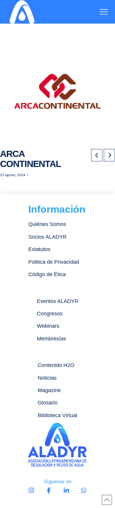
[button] (104, 12)
